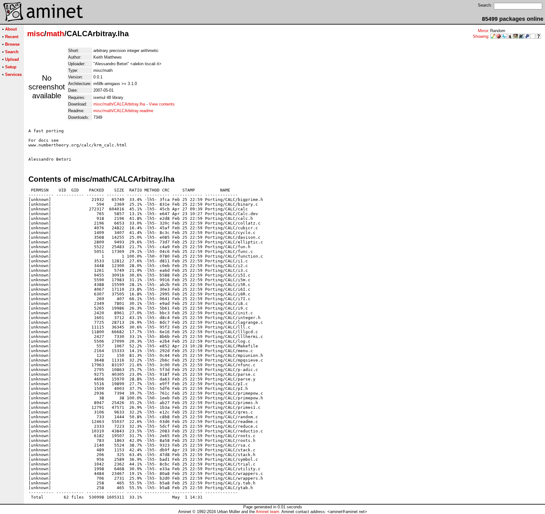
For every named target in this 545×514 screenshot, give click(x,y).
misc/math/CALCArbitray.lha (119, 104)
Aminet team (267, 511)
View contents (162, 104)
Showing (480, 36)
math (55, 33)
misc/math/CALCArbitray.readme (123, 110)
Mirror (483, 30)
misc (35, 33)
